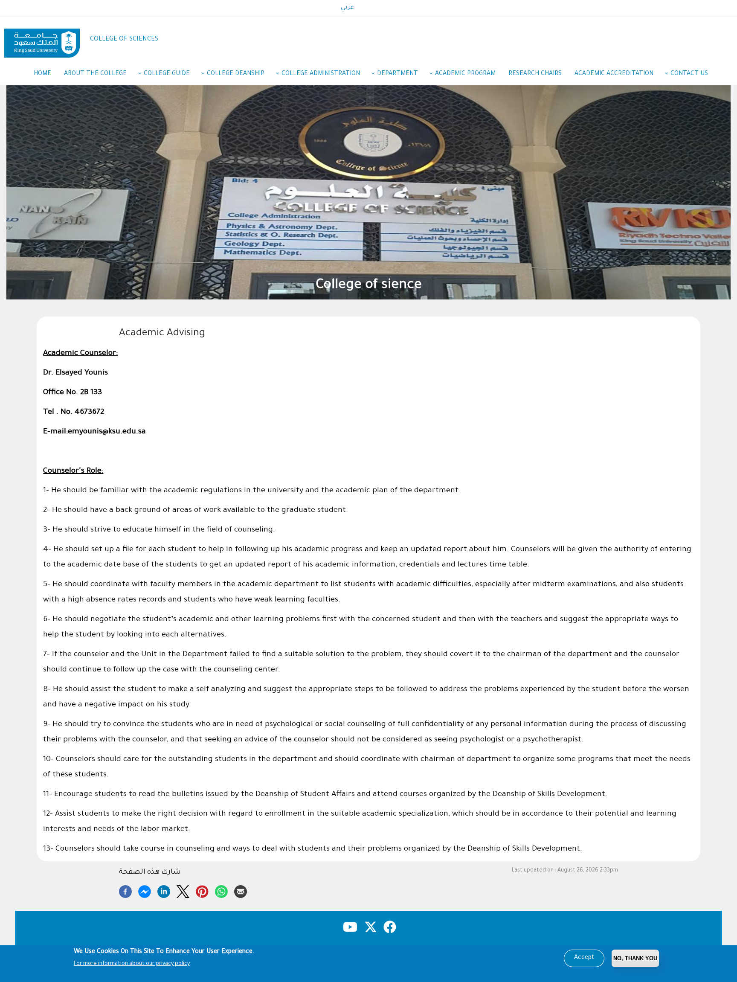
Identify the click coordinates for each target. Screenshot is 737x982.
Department (397, 74)
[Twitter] (183, 890)
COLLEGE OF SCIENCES (124, 39)
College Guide (167, 74)
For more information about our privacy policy (132, 964)
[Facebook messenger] (144, 890)
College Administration (320, 74)
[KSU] (42, 40)
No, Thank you (635, 958)
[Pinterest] (202, 890)
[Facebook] (125, 890)
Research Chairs (535, 74)
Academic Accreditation (614, 74)
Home (42, 74)
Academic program (465, 74)
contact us (689, 74)
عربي (347, 8)
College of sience (370, 286)
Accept (584, 958)
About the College (95, 74)
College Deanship (235, 74)
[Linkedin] (163, 890)
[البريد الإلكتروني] (240, 890)
